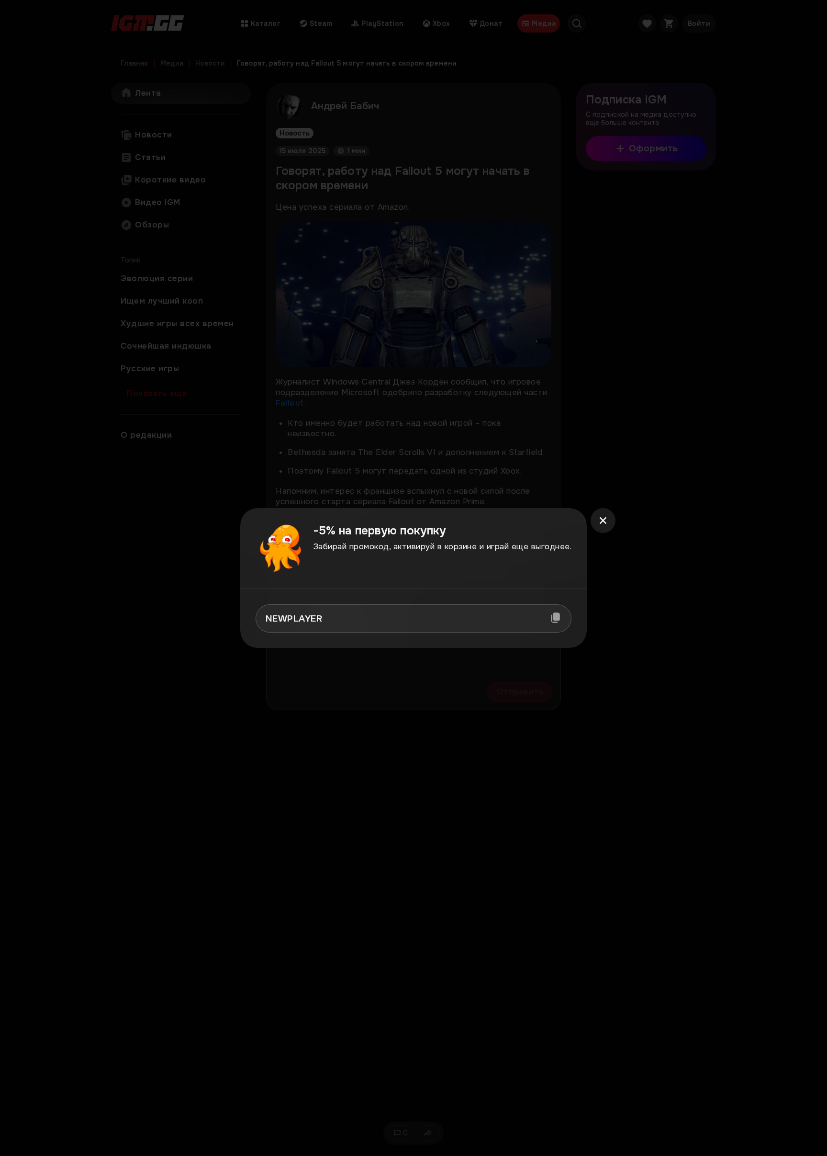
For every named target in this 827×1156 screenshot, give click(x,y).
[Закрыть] (603, 520)
